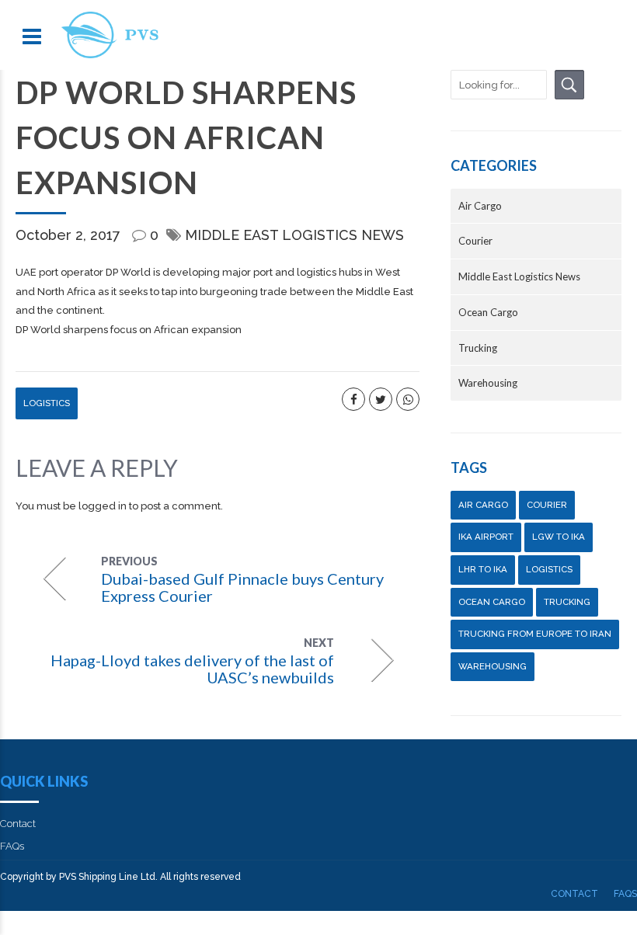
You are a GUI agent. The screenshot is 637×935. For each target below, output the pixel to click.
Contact (18, 823)
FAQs (12, 846)
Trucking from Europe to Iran (534, 633)
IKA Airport (485, 536)
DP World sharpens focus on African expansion (129, 329)
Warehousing (487, 383)
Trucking (477, 348)
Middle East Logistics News (294, 235)
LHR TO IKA (482, 569)
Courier (475, 241)
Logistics (46, 403)
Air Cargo (480, 206)
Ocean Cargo (488, 312)
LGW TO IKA (558, 536)
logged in (102, 506)
